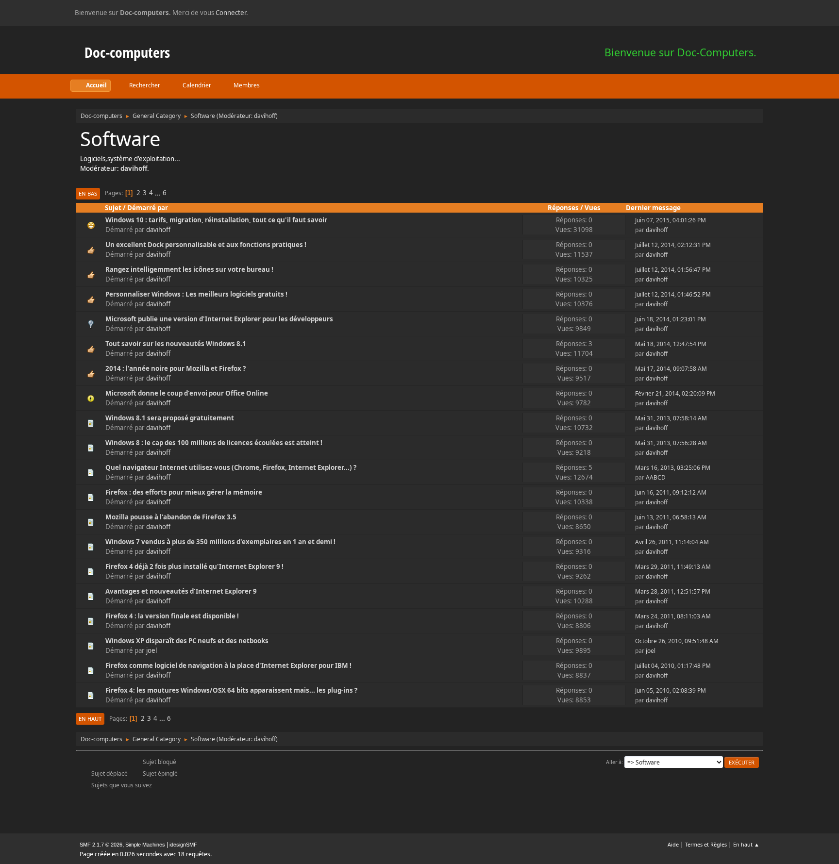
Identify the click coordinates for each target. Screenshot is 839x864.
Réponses (563, 207)
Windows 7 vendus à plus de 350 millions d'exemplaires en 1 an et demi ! (220, 541)
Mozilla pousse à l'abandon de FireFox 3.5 (170, 517)
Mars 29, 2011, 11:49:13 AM (673, 567)
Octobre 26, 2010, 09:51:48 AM (677, 641)
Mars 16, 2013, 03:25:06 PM (672, 468)
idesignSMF (183, 844)
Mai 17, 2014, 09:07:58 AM (671, 369)
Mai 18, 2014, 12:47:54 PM (670, 344)
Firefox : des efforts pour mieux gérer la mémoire (183, 492)
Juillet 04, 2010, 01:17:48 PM (673, 666)
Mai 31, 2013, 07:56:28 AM (671, 443)
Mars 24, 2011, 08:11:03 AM (673, 616)
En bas (88, 193)
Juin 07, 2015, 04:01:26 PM (670, 220)
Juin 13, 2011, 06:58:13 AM (670, 517)
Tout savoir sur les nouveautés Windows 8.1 (175, 343)
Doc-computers (127, 52)
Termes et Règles (706, 844)
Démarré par (147, 207)
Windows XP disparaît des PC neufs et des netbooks (186, 640)
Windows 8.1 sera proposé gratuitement (169, 418)
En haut (90, 718)
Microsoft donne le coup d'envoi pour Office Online (186, 393)
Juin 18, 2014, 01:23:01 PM (670, 319)
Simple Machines (145, 844)
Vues (593, 207)
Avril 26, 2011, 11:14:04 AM (672, 542)
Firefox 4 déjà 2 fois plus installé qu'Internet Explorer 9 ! (194, 566)
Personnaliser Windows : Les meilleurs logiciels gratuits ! (196, 294)
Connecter (231, 12)
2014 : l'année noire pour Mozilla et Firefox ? (175, 368)
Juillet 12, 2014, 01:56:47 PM (673, 270)
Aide (673, 844)
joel (151, 650)
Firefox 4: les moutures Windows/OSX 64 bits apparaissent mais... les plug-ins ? (231, 690)
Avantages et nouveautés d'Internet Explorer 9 (181, 591)
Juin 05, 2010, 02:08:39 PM (670, 690)
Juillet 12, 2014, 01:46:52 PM (673, 294)
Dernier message (653, 207)
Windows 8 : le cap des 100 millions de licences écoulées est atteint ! (213, 442)
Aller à (613, 761)
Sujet (113, 207)
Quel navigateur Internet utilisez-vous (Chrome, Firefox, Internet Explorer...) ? (230, 467)
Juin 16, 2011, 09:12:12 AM (670, 492)
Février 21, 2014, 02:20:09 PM (675, 393)
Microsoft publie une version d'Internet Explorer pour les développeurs (219, 319)
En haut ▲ (746, 844)
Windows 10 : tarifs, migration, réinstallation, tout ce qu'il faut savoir (216, 220)
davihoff (265, 116)
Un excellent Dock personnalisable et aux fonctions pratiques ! (205, 244)
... (158, 192)
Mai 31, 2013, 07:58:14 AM (671, 418)
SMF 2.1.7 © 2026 (101, 844)
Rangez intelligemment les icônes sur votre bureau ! (189, 269)
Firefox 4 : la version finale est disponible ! (172, 616)
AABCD (656, 477)
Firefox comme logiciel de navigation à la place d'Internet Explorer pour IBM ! (228, 665)
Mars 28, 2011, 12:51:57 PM (672, 591)
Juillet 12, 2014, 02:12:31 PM (673, 245)
